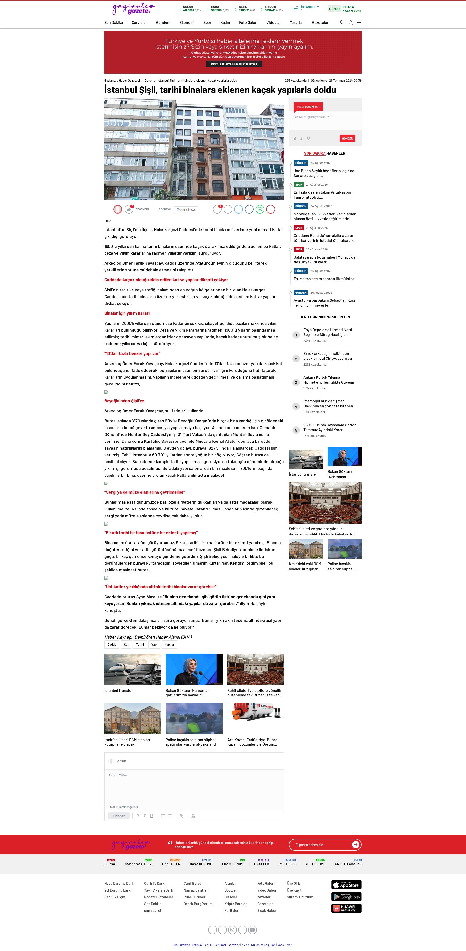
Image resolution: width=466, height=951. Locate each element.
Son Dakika (113, 22)
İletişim (197, 945)
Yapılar (169, 644)
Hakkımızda (182, 945)
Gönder (119, 816)
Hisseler (261, 862)
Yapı (154, 644)
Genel (148, 80)
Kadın (225, 22)
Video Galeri (266, 890)
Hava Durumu (201, 862)
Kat (126, 644)
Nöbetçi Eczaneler (158, 897)
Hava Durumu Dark (119, 883)
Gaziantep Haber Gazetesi (122, 80)
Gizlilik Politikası (215, 945)
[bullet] (169, 816)
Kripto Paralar (348, 862)
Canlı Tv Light (114, 897)
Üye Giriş (293, 883)
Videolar (273, 22)
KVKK (245, 945)
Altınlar (230, 883)
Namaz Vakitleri (138, 862)
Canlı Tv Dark (154, 883)
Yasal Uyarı (285, 945)
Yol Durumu (315, 862)
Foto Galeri (248, 22)
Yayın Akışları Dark (158, 890)
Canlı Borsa (192, 883)
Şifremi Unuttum (300, 897)
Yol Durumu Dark (117, 890)
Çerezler (234, 945)
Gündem (163, 22)
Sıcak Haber (266, 910)
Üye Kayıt (294, 890)
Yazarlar (296, 22)
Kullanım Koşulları (263, 945)
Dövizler (231, 890)
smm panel (152, 910)
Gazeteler (320, 22)
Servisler (139, 22)
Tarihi (140, 644)
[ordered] (163, 816)
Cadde (112, 644)
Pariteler (287, 862)
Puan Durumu (233, 862)
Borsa (109, 862)
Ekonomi (186, 22)
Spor (207, 22)
